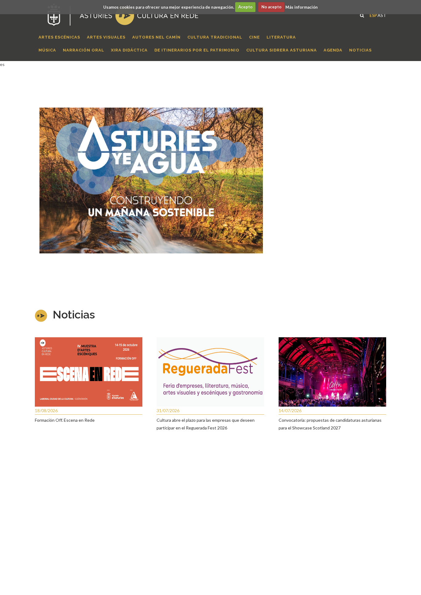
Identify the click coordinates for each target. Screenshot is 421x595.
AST (382, 15)
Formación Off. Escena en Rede (65, 420)
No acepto (271, 6)
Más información (301, 6)
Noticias (74, 314)
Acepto (245, 6)
